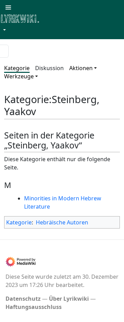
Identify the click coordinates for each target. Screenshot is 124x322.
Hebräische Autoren (62, 222)
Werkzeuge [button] (19, 76)
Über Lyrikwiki (69, 298)
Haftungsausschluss (34, 307)
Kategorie (17, 68)
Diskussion (49, 68)
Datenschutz (23, 298)
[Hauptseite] (53, 18)
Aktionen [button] (81, 68)
